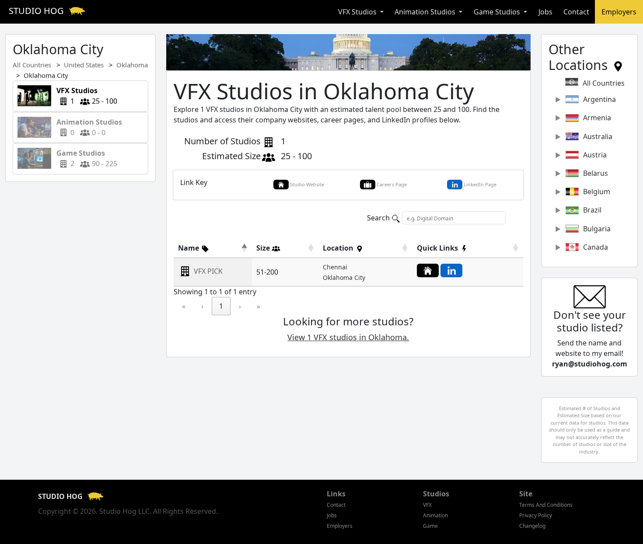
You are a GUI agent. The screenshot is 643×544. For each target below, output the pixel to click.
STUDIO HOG (37, 11)
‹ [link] (202, 306)
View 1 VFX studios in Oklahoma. (348, 337)
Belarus (595, 173)
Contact (576, 12)
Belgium (596, 191)
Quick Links (438, 248)
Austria (595, 155)
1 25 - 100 (84, 96)
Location (339, 248)
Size (264, 248)
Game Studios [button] (498, 12)
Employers (618, 12)
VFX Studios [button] (358, 12)
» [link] (258, 306)
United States (84, 64)
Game (430, 526)
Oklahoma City (344, 277)
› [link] (240, 306)
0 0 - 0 (90, 127)
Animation (435, 515)
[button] (194, 248)
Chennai (335, 267)
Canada (595, 247)
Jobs (545, 12)
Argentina (599, 99)
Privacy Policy (535, 515)
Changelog (532, 526)
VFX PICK (208, 271)
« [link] (183, 306)
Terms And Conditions (546, 505)
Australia (597, 136)
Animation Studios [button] (426, 12)
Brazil (592, 210)
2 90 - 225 (84, 158)
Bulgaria (597, 229)
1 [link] (221, 306)
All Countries (32, 64)
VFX (427, 505)
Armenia (597, 117)
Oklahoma (132, 64)
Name (189, 248)
